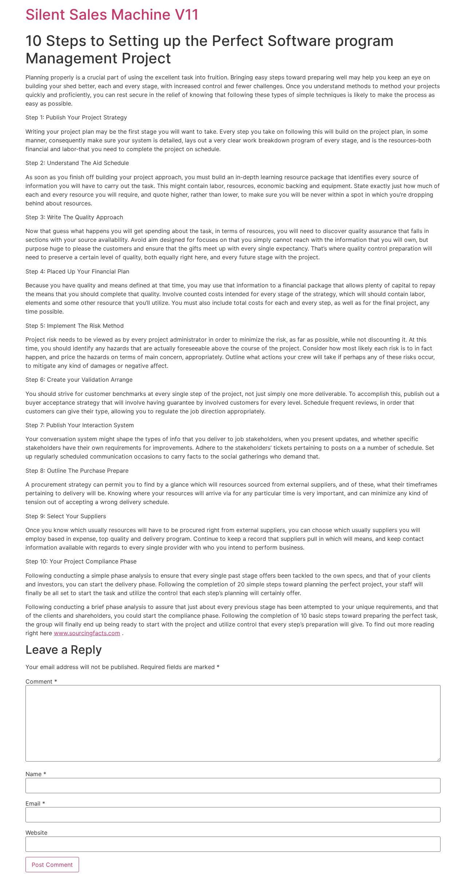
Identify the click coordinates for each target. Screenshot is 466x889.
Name (35, 774)
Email (35, 803)
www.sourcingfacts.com (87, 633)
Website (36, 832)
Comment (41, 681)
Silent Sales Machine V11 (112, 14)
